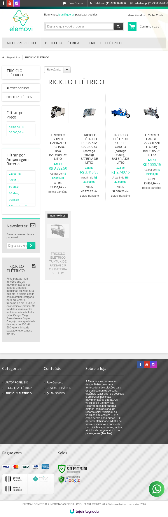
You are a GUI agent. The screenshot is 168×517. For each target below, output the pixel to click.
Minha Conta (155, 15)
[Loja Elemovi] (21, 21)
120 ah (15, 173)
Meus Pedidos (136, 15)
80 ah (14, 193)
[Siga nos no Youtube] (10, 3)
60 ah (14, 186)
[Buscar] (118, 26)
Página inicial (13, 57)
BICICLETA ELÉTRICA (19, 388)
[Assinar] (31, 245)
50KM (14, 180)
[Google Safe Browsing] (69, 479)
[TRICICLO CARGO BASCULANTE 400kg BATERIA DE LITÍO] (151, 143)
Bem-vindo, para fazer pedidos (71, 14)
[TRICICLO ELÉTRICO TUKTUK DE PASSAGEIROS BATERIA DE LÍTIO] (58, 245)
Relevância (54, 69)
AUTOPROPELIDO (16, 382)
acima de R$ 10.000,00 (16, 129)
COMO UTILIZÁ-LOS (59, 388)
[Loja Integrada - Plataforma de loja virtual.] (84, 511)
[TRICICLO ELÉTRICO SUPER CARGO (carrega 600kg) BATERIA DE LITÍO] (120, 147)
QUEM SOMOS (56, 393)
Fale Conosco (76, 3)
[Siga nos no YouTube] (147, 364)
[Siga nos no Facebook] (3, 3)
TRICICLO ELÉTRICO (19, 393)
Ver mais (60, 171)
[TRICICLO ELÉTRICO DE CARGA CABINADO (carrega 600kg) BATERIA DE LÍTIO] (89, 147)
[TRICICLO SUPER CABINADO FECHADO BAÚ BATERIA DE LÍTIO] (58, 145)
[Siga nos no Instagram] (17, 3)
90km (14, 199)
